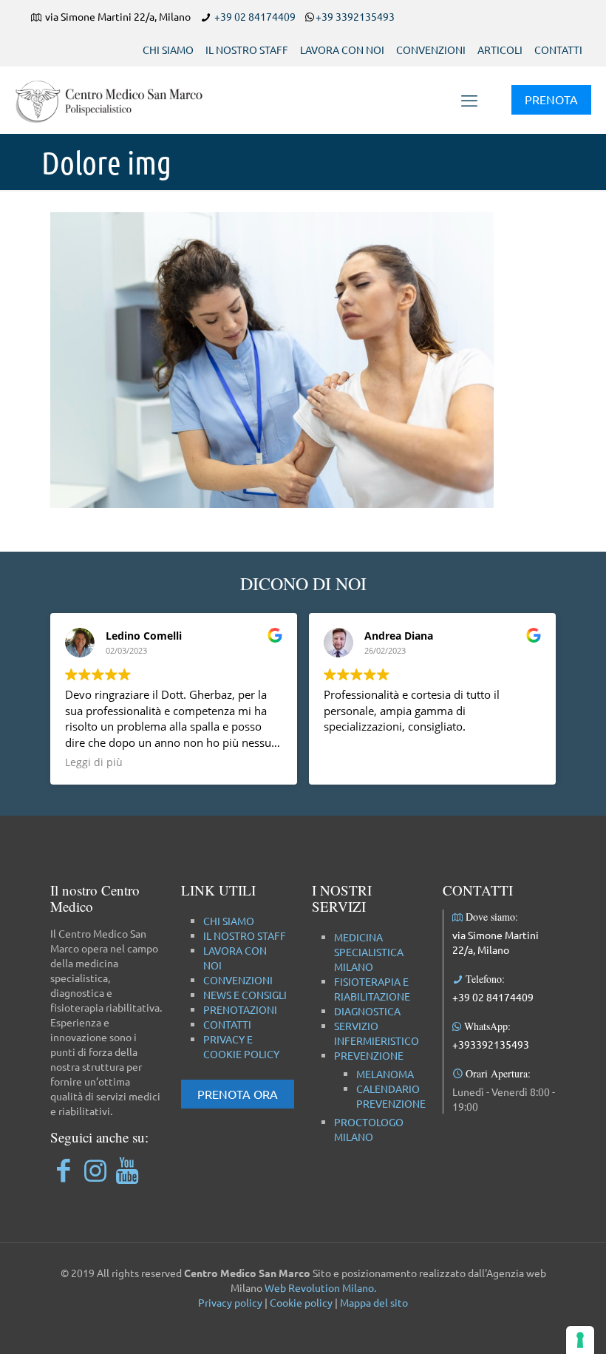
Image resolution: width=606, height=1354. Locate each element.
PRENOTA (551, 99)
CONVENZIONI (431, 49)
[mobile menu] (469, 99)
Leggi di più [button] (94, 762)
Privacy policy (230, 1302)
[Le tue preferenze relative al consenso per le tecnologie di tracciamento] (580, 1340)
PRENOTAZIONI (240, 1009)
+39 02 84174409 (255, 16)
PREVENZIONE (369, 1055)
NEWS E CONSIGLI (245, 994)
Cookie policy (301, 1302)
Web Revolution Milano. (320, 1287)
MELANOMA (385, 1073)
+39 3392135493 (355, 16)
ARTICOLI (499, 49)
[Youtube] (127, 1169)
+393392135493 (490, 1044)
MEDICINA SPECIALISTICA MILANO (369, 951)
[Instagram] (95, 1169)
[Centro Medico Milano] (118, 100)
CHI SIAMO (168, 49)
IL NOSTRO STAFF (246, 49)
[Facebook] (63, 1169)
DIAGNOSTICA (367, 1011)
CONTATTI (558, 49)
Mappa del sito (374, 1302)
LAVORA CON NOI (342, 49)
